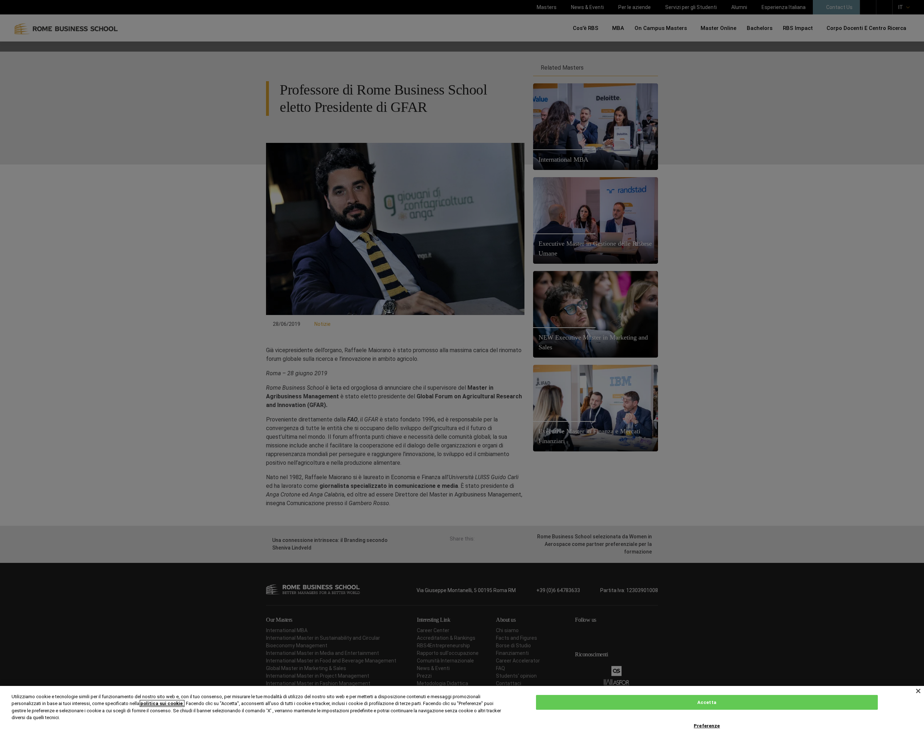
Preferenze (707, 726)
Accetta (706, 702)
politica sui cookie (162, 703)
